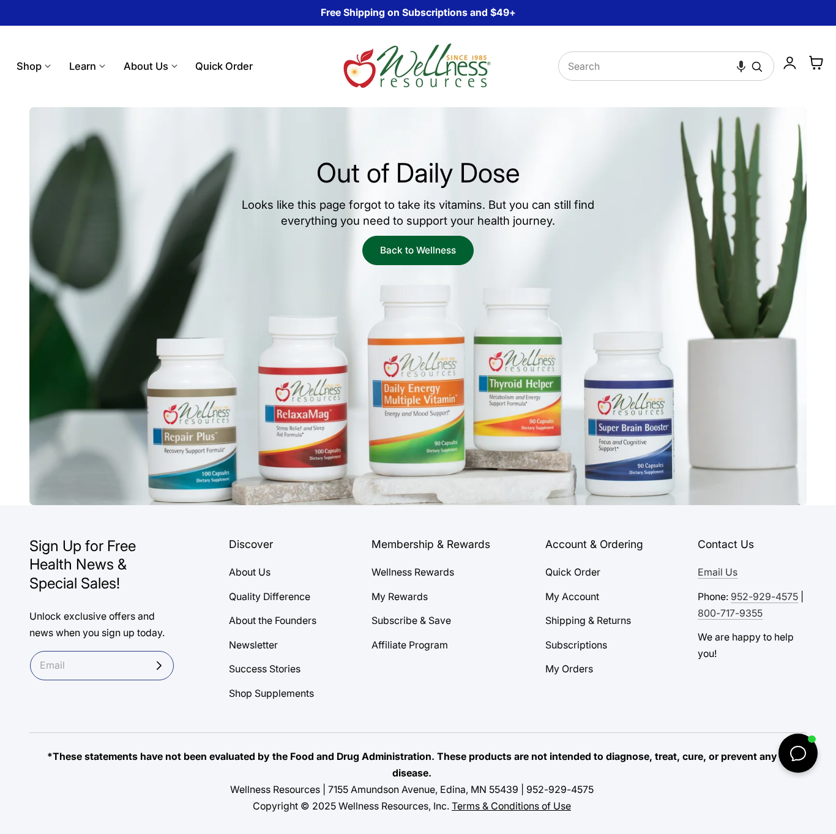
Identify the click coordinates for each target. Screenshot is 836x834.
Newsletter (253, 645)
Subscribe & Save (411, 620)
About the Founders (272, 620)
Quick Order (572, 572)
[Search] (757, 66)
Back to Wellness (418, 250)
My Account (572, 597)
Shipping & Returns (588, 620)
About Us (250, 572)
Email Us (717, 572)
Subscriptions (576, 645)
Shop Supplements (271, 693)
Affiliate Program (409, 645)
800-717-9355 (730, 613)
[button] (741, 66)
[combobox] (666, 66)
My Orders (569, 669)
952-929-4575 (764, 597)
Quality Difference (269, 597)
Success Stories (264, 669)
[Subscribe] (159, 665)
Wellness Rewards (412, 572)
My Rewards (399, 597)
